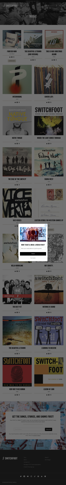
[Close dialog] (46, 225)
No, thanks (33, 258)
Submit (33, 253)
